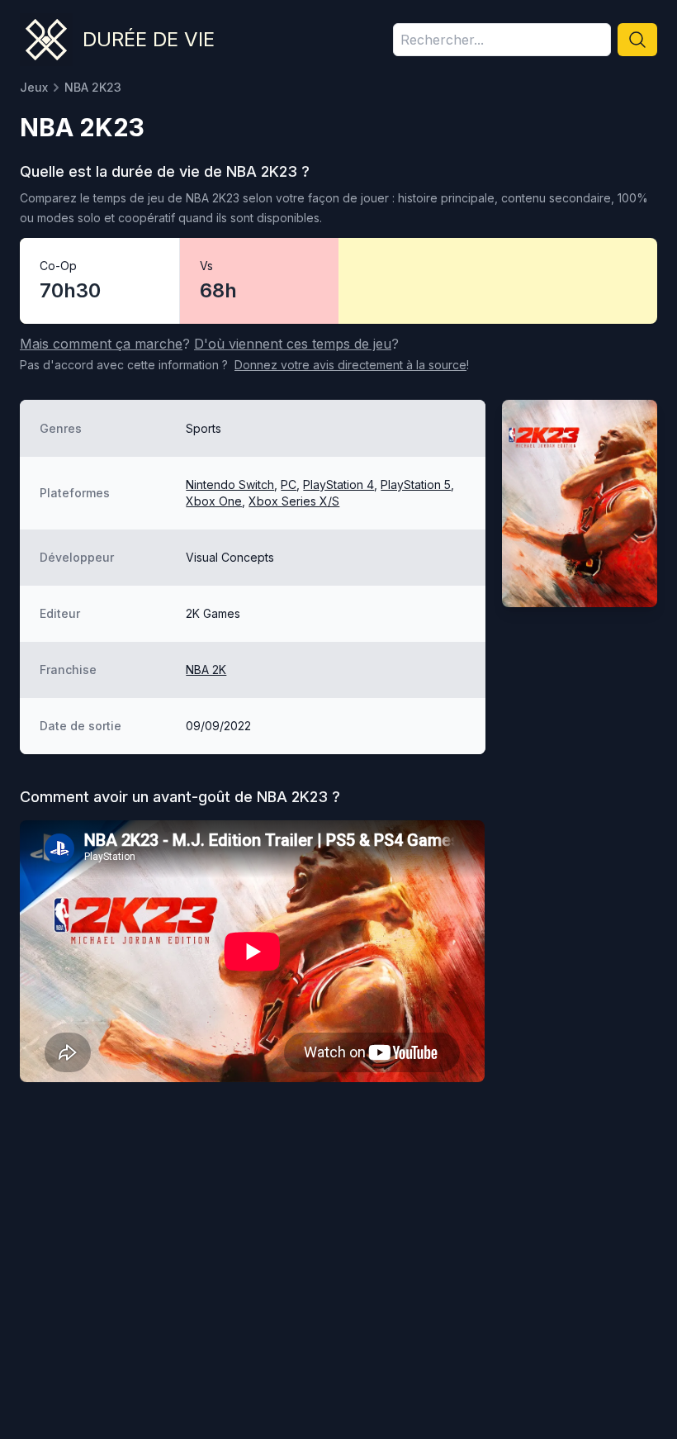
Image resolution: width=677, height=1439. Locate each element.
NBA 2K (206, 670)
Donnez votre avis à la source (350, 365)
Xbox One (214, 501)
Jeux (34, 87)
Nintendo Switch (230, 484)
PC (288, 484)
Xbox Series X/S (294, 501)
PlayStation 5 (416, 484)
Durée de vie (149, 39)
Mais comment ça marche (101, 343)
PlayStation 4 (338, 484)
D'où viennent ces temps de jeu (292, 343)
